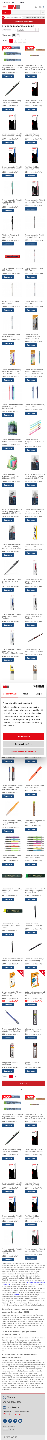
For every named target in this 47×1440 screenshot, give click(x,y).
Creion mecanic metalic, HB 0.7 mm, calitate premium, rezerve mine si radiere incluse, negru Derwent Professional (35, 511)
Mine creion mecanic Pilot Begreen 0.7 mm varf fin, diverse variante (12, 67)
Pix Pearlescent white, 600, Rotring (11, 302)
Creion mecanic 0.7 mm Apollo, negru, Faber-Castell (11, 581)
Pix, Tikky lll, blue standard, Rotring (32, 168)
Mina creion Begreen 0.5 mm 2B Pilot (35, 821)
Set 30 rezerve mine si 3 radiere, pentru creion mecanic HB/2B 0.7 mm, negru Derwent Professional (35, 476)
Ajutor (22, 2)
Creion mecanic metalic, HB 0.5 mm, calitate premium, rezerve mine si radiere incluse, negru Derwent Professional (12, 546)
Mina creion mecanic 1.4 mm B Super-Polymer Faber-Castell (35, 890)
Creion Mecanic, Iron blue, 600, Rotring (13, 269)
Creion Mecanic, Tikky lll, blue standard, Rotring (12, 168)
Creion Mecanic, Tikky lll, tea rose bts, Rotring (35, 201)
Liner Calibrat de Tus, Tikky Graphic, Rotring (34, 101)
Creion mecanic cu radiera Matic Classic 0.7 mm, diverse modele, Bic (13, 787)
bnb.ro (13, 1437)
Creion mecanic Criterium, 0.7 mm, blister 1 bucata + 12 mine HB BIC (33, 336)
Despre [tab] (39, 694)
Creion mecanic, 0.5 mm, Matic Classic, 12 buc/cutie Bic (12, 993)
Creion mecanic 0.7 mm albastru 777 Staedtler (11, 1030)
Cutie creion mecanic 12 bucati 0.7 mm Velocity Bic (35, 993)
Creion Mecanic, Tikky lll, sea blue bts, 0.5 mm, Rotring (12, 202)
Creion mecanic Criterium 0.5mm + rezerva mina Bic (12, 959)
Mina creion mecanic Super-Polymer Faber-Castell (11, 925)
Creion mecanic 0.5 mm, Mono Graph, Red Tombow (35, 581)
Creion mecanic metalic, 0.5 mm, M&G (35, 405)
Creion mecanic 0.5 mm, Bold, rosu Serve (35, 786)
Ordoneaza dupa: (9, 30)
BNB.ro (16, 1295)
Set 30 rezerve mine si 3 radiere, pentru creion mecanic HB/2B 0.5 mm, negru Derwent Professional (12, 511)
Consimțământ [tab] (9, 694)
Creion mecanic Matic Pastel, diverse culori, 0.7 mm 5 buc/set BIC (34, 371)
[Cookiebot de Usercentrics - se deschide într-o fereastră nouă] (33, 686)
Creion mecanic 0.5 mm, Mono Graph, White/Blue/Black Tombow (12, 651)
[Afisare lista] (17, 36)
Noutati (23, 1083)
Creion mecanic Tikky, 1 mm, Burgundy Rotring (34, 650)
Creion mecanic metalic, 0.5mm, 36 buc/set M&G (12, 440)
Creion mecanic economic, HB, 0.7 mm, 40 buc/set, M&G (11, 476)
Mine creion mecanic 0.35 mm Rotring (33, 1030)
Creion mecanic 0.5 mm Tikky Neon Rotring (35, 856)
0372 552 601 (9, 2)
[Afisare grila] (14, 36)
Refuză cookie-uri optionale (23, 752)
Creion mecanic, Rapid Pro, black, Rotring (34, 236)
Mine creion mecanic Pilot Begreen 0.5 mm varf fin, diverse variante (35, 67)
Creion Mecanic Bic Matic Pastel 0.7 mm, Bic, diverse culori (12, 406)
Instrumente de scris (14, 17)
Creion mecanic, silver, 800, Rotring (34, 302)
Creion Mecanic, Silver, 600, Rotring (34, 269)
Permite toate (23, 736)
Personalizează (22, 744)
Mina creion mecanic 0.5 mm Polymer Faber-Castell (12, 890)
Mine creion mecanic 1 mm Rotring (11, 1063)
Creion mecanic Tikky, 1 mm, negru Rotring (34, 959)
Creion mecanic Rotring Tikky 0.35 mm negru (11, 101)
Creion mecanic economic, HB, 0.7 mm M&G (34, 441)
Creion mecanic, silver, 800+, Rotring (11, 335)
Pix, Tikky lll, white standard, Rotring (32, 135)
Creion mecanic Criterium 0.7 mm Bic (33, 924)
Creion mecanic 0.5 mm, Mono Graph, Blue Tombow (12, 616)
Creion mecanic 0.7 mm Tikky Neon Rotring (11, 856)
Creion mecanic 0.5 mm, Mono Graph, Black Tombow (35, 616)
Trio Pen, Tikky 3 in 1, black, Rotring (10, 236)
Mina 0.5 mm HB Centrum (32, 1063)
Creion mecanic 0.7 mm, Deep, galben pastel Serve (12, 822)
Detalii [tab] (25, 694)
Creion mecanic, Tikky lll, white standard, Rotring (12, 135)
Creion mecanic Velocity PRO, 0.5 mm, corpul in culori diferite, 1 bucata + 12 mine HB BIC (12, 371)
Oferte (23, 1089)
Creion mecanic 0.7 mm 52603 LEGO (35, 545)
